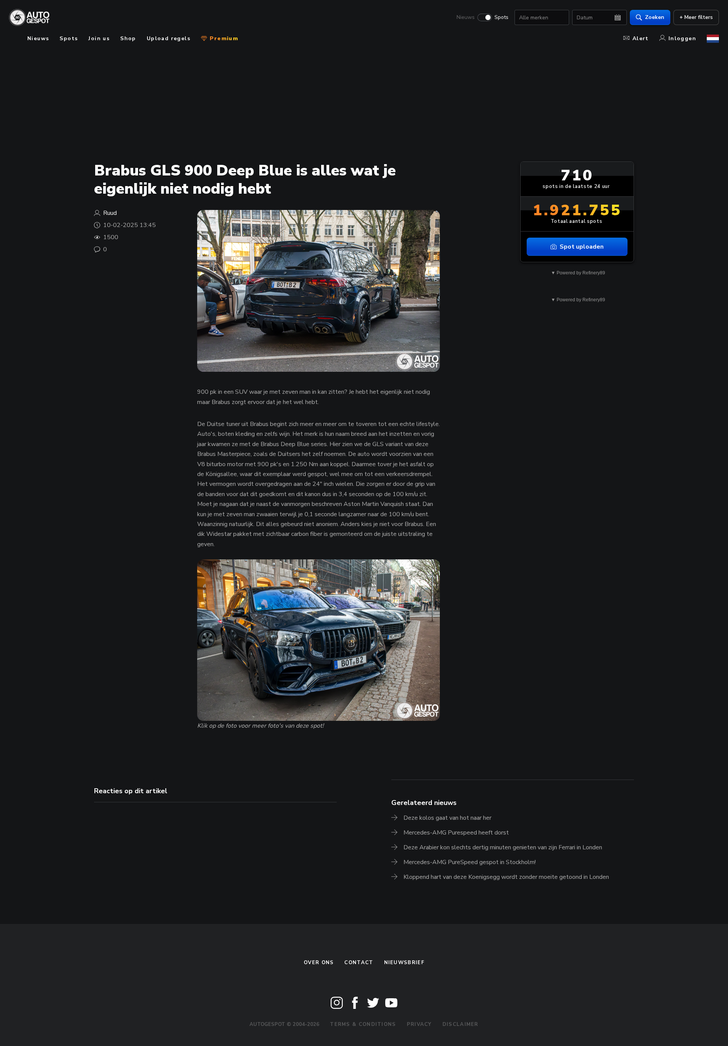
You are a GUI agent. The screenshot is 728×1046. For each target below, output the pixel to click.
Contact (358, 962)
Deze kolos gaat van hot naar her (447, 818)
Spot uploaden (582, 247)
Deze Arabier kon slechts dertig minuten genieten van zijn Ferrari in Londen (502, 847)
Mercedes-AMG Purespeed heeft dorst (456, 832)
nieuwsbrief (404, 962)
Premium (223, 38)
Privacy (419, 1024)
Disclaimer (460, 1024)
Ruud (110, 213)
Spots (501, 17)
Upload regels (168, 38)
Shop (128, 38)
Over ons (319, 962)
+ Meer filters (696, 17)
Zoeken (654, 17)
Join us (99, 38)
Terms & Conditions (363, 1024)
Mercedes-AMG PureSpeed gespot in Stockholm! (469, 862)
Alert (640, 38)
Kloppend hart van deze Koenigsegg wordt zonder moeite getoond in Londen (506, 877)
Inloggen (682, 38)
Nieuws (466, 17)
